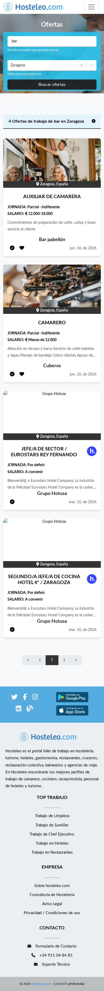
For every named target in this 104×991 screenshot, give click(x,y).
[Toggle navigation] (91, 7)
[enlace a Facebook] (25, 698)
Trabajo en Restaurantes (52, 852)
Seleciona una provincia (24, 73)
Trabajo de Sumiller (52, 825)
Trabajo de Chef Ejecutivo (52, 834)
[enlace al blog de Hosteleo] (30, 710)
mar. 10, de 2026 (83, 502)
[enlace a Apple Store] (72, 715)
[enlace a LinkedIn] (18, 710)
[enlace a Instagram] (35, 698)
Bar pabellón (52, 239)
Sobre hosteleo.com (52, 886)
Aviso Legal (52, 904)
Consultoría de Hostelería (52, 895)
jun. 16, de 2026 (83, 248)
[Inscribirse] (12, 248)
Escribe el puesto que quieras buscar (32, 49)
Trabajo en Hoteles (52, 843)
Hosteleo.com (41, 983)
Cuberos (52, 365)
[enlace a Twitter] (14, 698)
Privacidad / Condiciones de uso (52, 913)
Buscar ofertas (52, 84)
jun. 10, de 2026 (83, 374)
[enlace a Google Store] (72, 702)
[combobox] (10, 65)
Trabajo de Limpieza (52, 816)
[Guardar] (22, 248)
